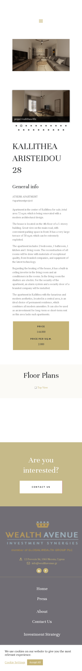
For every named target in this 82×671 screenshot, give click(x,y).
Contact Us (42, 621)
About (42, 611)
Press (42, 598)
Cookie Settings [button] (15, 662)
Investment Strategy (42, 634)
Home (42, 588)
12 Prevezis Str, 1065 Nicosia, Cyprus (44, 559)
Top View (42, 387)
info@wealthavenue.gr (44, 563)
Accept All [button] (35, 662)
